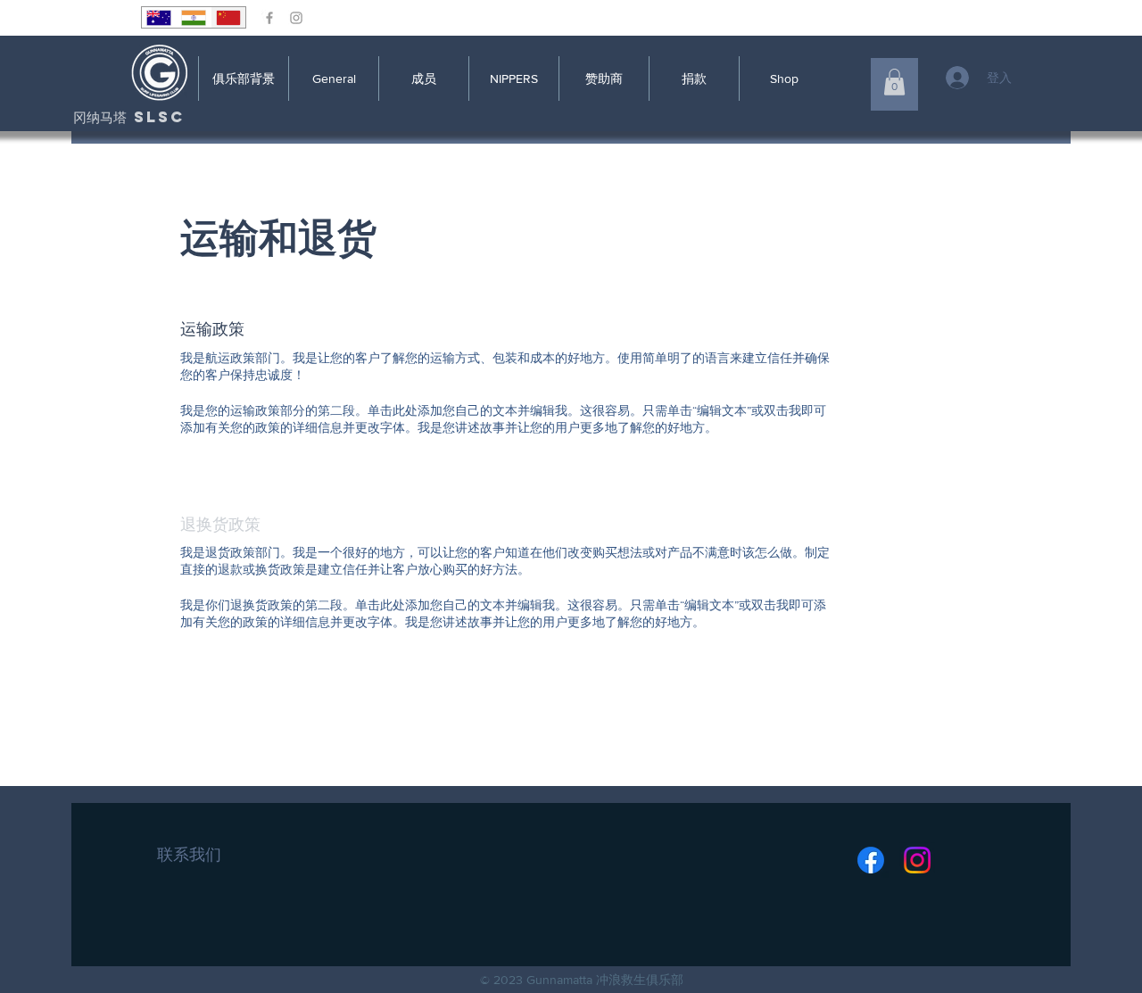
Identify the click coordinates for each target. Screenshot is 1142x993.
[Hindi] (193, 17)
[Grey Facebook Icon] (269, 18)
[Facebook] (871, 860)
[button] (894, 82)
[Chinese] (228, 17)
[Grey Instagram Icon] (296, 18)
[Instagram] (917, 860)
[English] (159, 17)
